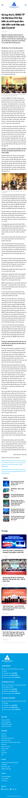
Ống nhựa (4, 752)
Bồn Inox (3, 734)
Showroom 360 (5, 766)
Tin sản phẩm (5, 778)
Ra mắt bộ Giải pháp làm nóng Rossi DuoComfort (17, 495)
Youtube (14, 789)
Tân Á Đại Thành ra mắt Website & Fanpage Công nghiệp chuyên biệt (13, 551)
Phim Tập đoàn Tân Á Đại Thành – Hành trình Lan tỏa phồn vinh (17, 483)
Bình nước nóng (5, 746)
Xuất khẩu (4, 764)
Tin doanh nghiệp (6, 776)
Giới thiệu (4, 717)
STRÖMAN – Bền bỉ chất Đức (17, 489)
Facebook (5, 789)
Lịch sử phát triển (6, 722)
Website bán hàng (6, 769)
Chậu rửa (3, 744)
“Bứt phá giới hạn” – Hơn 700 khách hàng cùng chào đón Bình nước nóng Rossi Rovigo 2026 (14, 608)
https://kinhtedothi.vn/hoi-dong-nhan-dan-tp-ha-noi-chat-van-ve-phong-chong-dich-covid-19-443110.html (13, 471)
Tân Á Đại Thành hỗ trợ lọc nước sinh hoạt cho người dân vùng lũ (18, 518)
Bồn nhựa (3, 736)
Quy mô (3, 759)
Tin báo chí (4, 780)
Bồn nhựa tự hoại (5, 740)
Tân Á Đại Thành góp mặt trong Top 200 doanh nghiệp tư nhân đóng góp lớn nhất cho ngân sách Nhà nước (14, 634)
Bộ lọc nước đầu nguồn (7, 738)
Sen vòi (3, 750)
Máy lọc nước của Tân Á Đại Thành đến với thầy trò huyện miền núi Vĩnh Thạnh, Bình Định (18, 503)
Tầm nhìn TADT (5, 720)
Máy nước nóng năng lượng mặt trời (10, 742)
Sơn (2, 755)
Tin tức (3, 773)
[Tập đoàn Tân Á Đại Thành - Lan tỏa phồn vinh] (14, 5)
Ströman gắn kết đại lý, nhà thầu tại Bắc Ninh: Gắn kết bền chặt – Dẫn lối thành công (14, 579)
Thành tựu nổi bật (6, 726)
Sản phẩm (4, 730)
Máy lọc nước (5, 748)
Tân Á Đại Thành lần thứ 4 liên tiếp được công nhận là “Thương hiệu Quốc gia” (18, 510)
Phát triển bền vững (6, 724)
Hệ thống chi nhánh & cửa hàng (9, 762)
